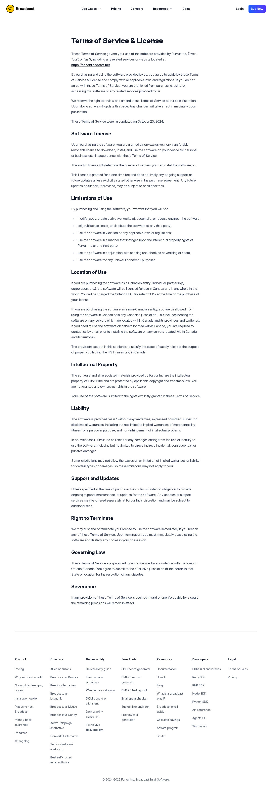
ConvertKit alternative (64, 736)
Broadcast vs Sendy (63, 714)
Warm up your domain (100, 690)
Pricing (116, 8)
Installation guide (26, 698)
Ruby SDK (198, 677)
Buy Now (257, 8)
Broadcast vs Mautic (63, 706)
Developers (200, 659)
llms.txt (161, 736)
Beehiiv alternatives (63, 685)
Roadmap (21, 733)
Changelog (22, 741)
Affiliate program (167, 728)
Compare (137, 8)
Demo (187, 8)
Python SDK (200, 701)
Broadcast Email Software (152, 779)
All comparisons (60, 669)
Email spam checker (134, 698)
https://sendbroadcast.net (90, 65)
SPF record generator (135, 669)
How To (162, 677)
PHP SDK (198, 685)
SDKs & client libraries (206, 669)
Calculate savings (168, 719)
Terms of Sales (238, 669)
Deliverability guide (98, 669)
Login (240, 8)
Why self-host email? (28, 677)
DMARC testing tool (134, 690)
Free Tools (128, 659)
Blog (160, 685)
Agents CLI (199, 718)
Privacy (233, 677)
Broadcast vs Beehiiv (64, 677)
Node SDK (199, 693)
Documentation (167, 669)
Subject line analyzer (135, 706)
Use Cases (89, 8)
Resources (160, 8)
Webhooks (199, 726)
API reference (201, 709)
